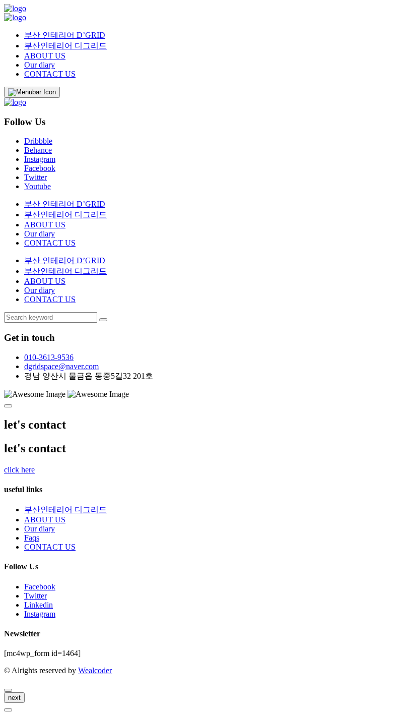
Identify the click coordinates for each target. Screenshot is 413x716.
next (14, 697)
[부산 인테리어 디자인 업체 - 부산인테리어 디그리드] (15, 8)
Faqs (31, 537)
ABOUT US (44, 55)
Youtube (37, 186)
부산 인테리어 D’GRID (64, 35)
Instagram (39, 159)
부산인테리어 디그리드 (65, 45)
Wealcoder (95, 670)
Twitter (35, 177)
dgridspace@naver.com (61, 366)
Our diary (39, 65)
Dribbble (38, 141)
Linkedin (38, 605)
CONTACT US (50, 74)
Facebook (39, 168)
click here (19, 469)
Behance (38, 150)
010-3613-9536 (49, 357)
